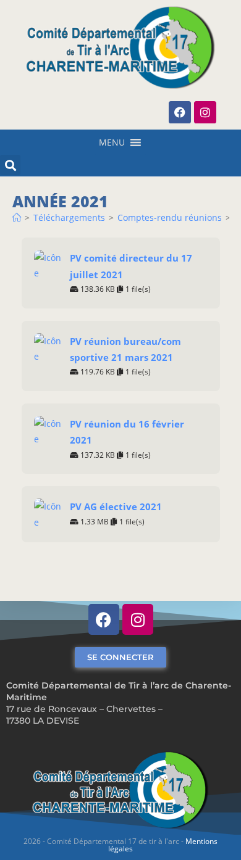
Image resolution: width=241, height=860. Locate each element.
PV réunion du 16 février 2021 (127, 432)
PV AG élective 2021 (116, 506)
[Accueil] (16, 217)
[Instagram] (205, 112)
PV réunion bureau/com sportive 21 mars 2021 (125, 349)
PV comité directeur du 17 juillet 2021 (131, 266)
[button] (112, 142)
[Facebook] (180, 112)
